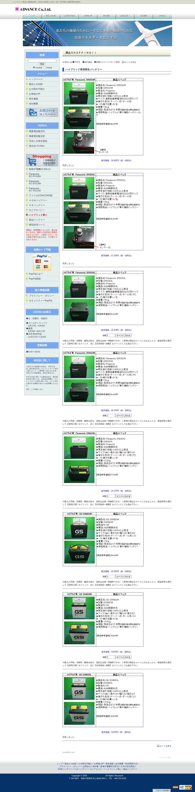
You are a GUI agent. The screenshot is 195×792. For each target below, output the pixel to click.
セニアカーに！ (37, 210)
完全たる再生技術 (38, 141)
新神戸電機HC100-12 (40, 169)
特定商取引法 (131, 763)
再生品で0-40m (36, 146)
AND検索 (38, 68)
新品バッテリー (37, 219)
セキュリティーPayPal (40, 300)
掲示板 (96, 766)
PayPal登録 (35, 278)
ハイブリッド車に (38, 215)
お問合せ (162, 16)
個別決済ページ (37, 224)
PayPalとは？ (36, 273)
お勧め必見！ (125, 16)
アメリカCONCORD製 (40, 195)
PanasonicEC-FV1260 (35, 175)
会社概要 (143, 16)
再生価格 (106, 16)
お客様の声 (88, 16)
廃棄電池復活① (37, 131)
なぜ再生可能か (69, 16)
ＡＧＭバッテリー (38, 200)
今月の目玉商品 (128, 766)
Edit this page (98, 781)
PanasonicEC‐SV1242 (35, 189)
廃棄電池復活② (37, 136)
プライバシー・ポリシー (41, 295)
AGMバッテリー (65, 769)
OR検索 (49, 68)
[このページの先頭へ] (162, 790)
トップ (32, 16)
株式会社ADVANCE (96, 776)
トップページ (36, 79)
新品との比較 (51, 16)
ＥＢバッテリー (37, 205)
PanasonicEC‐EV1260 (35, 182)
